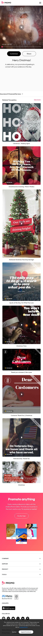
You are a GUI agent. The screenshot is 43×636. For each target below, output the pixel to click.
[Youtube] (13, 618)
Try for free (21, 516)
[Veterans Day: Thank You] (21, 437)
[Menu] (40, 3)
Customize (14, 54)
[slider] (2, 46)
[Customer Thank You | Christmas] (21, 394)
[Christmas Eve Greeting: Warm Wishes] (21, 165)
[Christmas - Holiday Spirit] (21, 122)
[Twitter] (18, 618)
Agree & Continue (26, 632)
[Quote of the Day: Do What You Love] (21, 281)
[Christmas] (21, 472)
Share (29, 54)
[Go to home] (7, 2)
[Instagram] (16, 597)
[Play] (21, 27)
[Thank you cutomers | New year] (21, 359)
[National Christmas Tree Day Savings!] (21, 223)
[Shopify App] (21, 608)
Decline (14, 632)
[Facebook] (7, 597)
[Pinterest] (27, 618)
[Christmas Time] (21, 325)
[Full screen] (40, 44)
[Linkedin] (22, 618)
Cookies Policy (24, 627)
